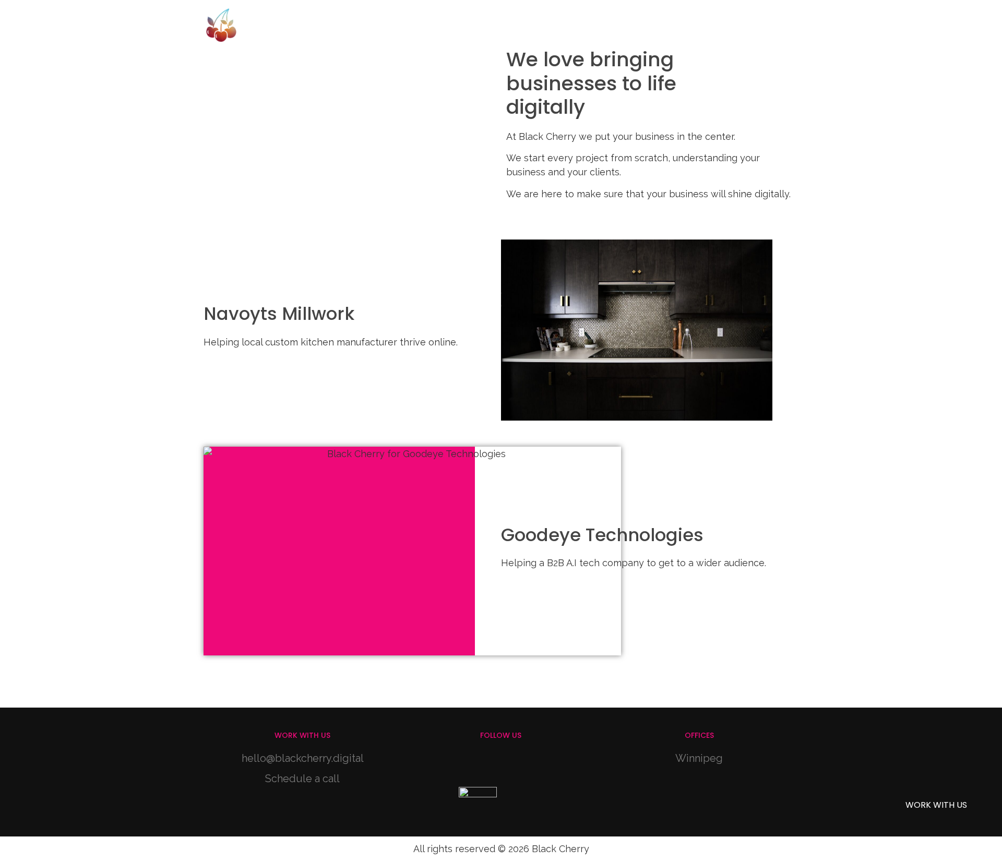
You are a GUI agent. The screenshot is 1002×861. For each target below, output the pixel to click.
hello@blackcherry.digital (303, 758)
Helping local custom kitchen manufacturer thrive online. (331, 342)
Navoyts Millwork (279, 313)
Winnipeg (699, 758)
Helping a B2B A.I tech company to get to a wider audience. (633, 562)
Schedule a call (302, 778)
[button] (756, 18)
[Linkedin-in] (515, 763)
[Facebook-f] (486, 763)
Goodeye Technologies (602, 534)
